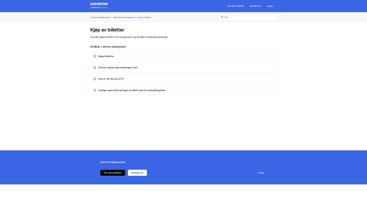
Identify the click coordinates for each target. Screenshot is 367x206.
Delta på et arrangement (124, 17)
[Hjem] (99, 6)
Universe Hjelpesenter (100, 17)
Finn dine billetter (235, 6)
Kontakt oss (255, 6)
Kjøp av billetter (144, 17)
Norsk (270, 6)
